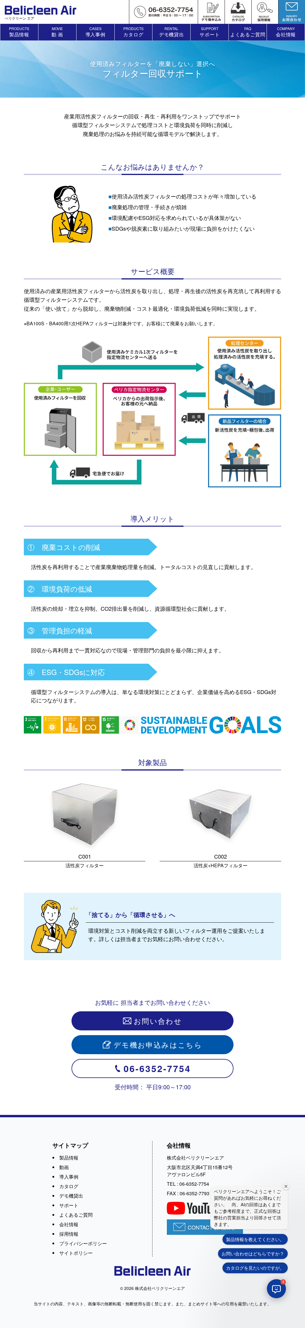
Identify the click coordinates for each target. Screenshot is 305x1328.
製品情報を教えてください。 (255, 1239)
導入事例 (68, 1176)
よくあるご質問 (76, 1214)
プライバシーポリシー (83, 1243)
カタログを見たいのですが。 (255, 1268)
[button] (276, 1288)
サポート (68, 1205)
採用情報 (68, 1233)
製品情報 (68, 1157)
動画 (64, 1167)
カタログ (68, 1186)
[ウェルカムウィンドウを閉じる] (286, 1186)
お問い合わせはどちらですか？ (253, 1253)
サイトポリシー (76, 1252)
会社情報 (68, 1224)
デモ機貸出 (71, 1195)
